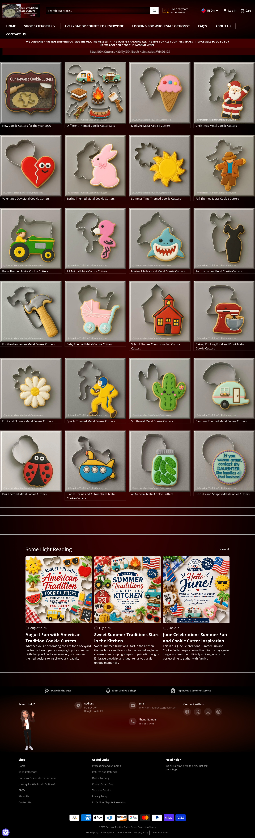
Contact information (160, 832)
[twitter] (197, 712)
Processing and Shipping (106, 766)
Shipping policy (141, 832)
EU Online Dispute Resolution (109, 802)
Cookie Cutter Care (103, 784)
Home (22, 766)
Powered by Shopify (147, 827)
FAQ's (22, 790)
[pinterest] (218, 712)
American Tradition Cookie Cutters (121, 827)
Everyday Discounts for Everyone (37, 778)
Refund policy (92, 832)
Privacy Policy (100, 796)
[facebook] (187, 712)
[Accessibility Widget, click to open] (6, 832)
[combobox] (102, 10)
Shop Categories (28, 772)
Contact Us (25, 802)
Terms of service (124, 832)
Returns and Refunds (104, 772)
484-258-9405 (146, 723)
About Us (24, 796)
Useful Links (100, 759)
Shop (22, 759)
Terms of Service (101, 790)
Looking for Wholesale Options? (37, 784)
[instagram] (208, 712)
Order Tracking (101, 778)
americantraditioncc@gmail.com (157, 707)
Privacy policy (107, 832)
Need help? (173, 759)
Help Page (171, 769)
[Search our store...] (154, 10)
